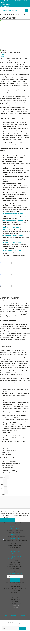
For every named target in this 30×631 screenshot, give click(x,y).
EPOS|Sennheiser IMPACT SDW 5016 (13, 235)
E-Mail (2, 488)
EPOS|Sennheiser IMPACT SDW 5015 (13, 213)
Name (1, 481)
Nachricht (2, 494)
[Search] (22, 628)
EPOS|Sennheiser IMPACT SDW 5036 (13, 242)
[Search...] (10, 628)
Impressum (22, 615)
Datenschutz (13, 615)
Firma (1, 484)
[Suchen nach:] (15, 576)
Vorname (2, 477)
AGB (6, 615)
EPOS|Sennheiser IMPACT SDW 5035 (13, 220)
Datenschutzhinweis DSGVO (7, 510)
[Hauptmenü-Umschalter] (26, 10)
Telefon (2, 492)
